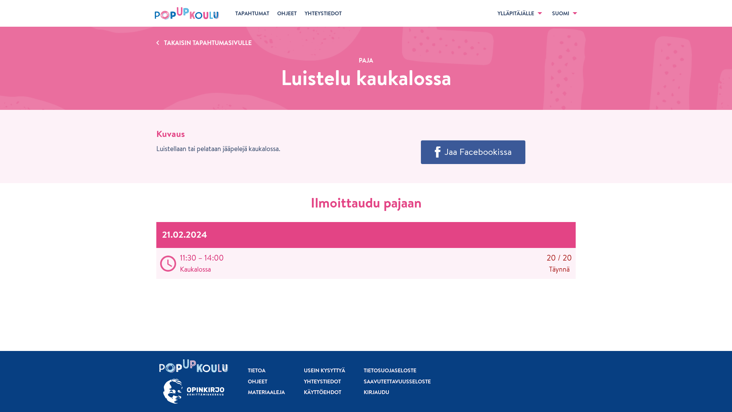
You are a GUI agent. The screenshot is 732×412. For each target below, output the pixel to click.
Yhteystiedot (322, 381)
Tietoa (256, 370)
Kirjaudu (376, 392)
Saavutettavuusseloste (397, 381)
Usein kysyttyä (324, 370)
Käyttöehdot (322, 392)
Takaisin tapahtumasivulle (208, 43)
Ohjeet (257, 381)
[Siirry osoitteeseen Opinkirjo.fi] (193, 391)
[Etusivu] (187, 13)
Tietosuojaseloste (390, 370)
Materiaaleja (266, 392)
